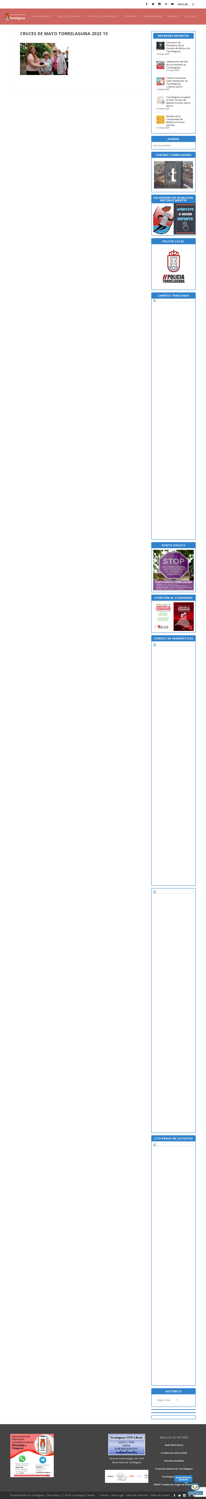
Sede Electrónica (68, 16)
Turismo (172, 16)
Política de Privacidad (137, 1495)
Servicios (130, 16)
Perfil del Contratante (102, 16)
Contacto (104, 1495)
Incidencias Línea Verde (174, 1452)
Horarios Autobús (174, 1460)
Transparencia (153, 16)
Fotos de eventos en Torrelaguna (174, 1468)
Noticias (190, 16)
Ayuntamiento (41, 16)
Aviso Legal (117, 1495)
